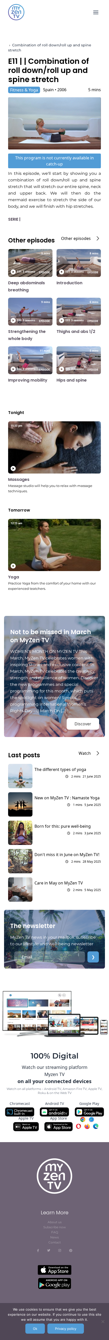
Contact (54, 1242)
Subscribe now (54, 1227)
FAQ (54, 1232)
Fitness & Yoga (24, 90)
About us (55, 1222)
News (54, 1237)
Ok (35, 1329)
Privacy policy (65, 1329)
